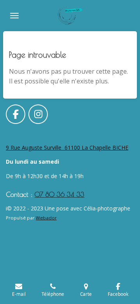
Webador (46, 218)
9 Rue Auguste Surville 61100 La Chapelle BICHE (67, 147)
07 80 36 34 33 (59, 194)
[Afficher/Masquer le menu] (14, 15)
